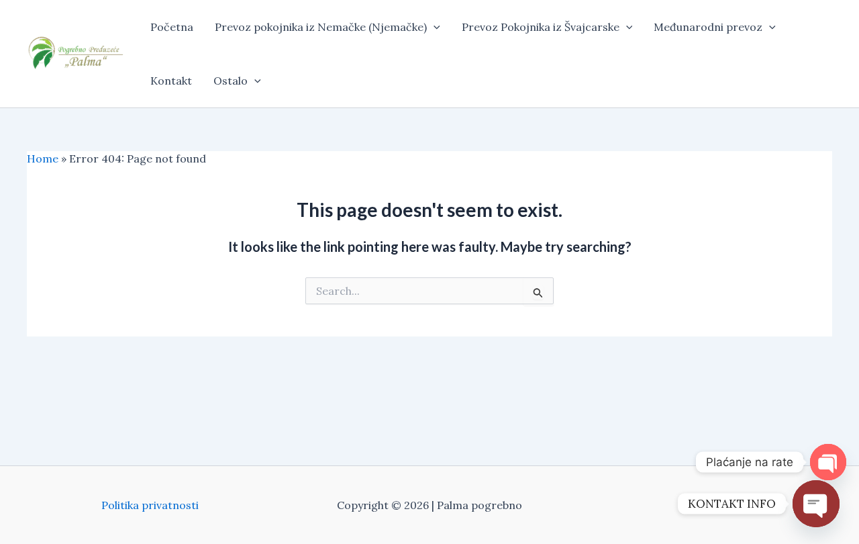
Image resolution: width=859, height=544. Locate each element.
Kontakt (171, 80)
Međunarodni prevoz (708, 27)
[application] (433, 27)
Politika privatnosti (150, 505)
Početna (171, 27)
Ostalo (230, 80)
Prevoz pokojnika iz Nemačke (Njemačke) (321, 27)
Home (42, 158)
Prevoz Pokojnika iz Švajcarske (540, 27)
